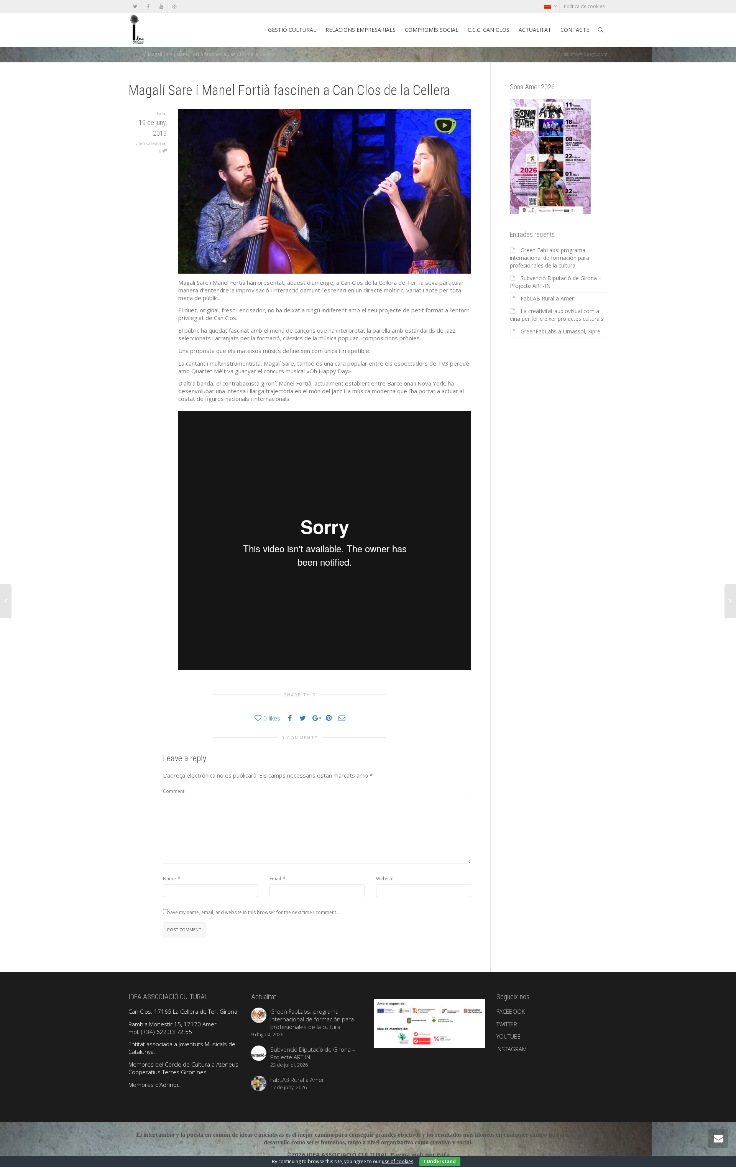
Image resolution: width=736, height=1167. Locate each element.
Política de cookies (584, 6)
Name (169, 878)
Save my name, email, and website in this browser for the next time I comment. (252, 912)
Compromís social (431, 29)
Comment (173, 791)
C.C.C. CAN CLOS (488, 29)
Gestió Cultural (292, 29)
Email (275, 878)
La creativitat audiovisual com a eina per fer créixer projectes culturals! (557, 314)
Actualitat (535, 29)
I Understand (440, 1161)
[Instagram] (174, 6)
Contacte (574, 29)
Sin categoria (152, 143)
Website (385, 878)
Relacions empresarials (360, 29)
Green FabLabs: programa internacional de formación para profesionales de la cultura (549, 257)
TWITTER (506, 1024)
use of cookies (397, 1161)
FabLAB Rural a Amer (547, 298)
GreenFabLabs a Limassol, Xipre (560, 331)
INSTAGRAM (511, 1049)
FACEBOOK (510, 1011)
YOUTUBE (508, 1036)
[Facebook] (148, 6)
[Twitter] (135, 6)
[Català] (550, 6)
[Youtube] (161, 6)
